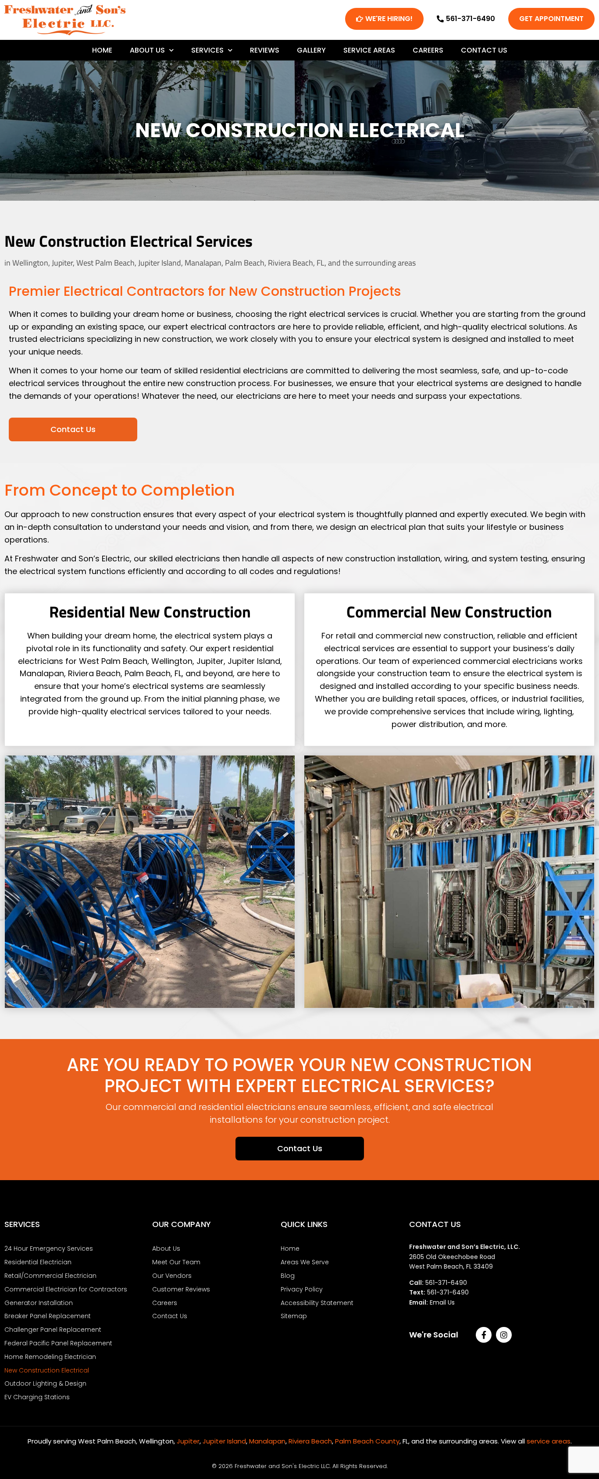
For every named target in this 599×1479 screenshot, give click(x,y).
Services (207, 50)
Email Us (442, 1302)
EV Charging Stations (37, 1397)
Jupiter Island (224, 1441)
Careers (428, 50)
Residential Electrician (37, 1262)
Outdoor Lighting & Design (45, 1383)
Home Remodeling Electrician (50, 1356)
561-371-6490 (446, 1282)
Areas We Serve (305, 1262)
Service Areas (369, 50)
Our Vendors (172, 1275)
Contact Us (484, 50)
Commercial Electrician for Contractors (65, 1289)
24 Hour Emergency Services (48, 1248)
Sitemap (294, 1316)
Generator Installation (38, 1302)
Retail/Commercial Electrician (50, 1275)
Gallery (311, 50)
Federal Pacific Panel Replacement (58, 1343)
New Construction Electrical (46, 1370)
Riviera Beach (310, 1441)
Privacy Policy (302, 1289)
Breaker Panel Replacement (47, 1316)
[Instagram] (504, 1335)
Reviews (264, 50)
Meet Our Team (176, 1262)
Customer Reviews (181, 1289)
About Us (147, 50)
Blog (288, 1275)
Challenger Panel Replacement (52, 1329)
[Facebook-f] (484, 1335)
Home (102, 50)
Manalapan (267, 1441)
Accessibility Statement (317, 1302)
